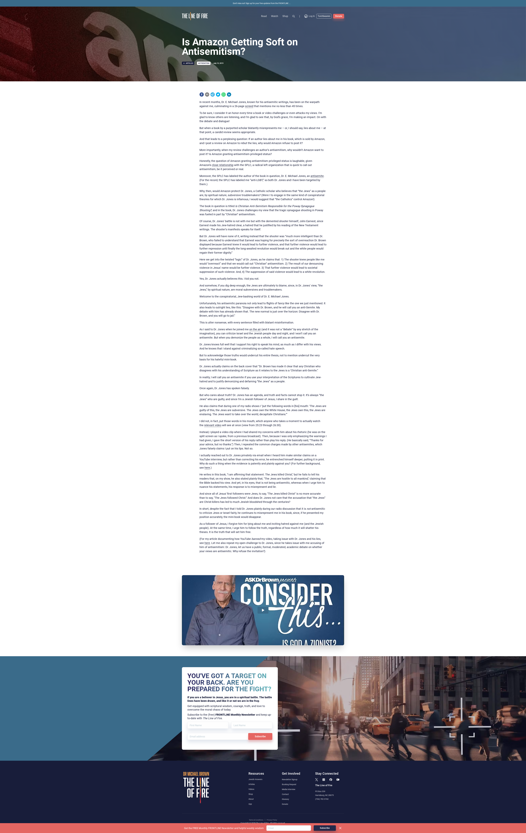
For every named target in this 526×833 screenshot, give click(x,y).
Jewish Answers (255, 779)
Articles (251, 784)
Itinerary (285, 799)
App (250, 804)
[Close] (340, 828)
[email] (207, 94)
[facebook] (201, 94)
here (207, 467)
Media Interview (288, 789)
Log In (312, 16)
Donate (338, 16)
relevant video (212, 425)
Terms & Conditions (256, 820)
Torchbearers (324, 16)
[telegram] (212, 94)
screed (249, 106)
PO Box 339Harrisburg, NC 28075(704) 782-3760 (324, 795)
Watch (274, 16)
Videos (251, 789)
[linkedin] (229, 94)
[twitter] (218, 94)
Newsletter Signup (289, 779)
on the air (255, 329)
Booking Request (289, 784)
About (251, 799)
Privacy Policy (272, 820)
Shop (285, 16)
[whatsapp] (223, 94)
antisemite (317, 176)
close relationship (222, 165)
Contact (285, 794)
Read (264, 16)
